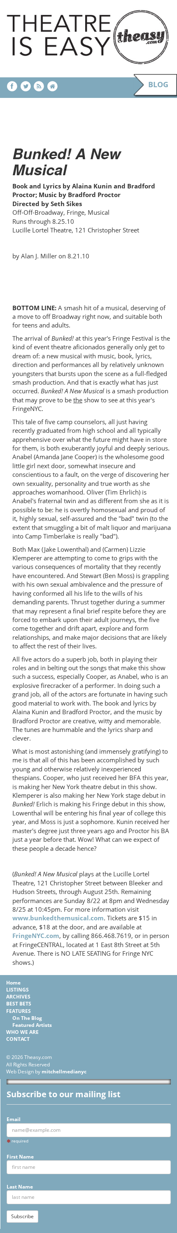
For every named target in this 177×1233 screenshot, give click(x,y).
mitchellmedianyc (64, 1071)
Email (14, 1119)
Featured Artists (32, 1025)
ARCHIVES (18, 996)
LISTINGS (17, 989)
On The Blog (27, 1018)
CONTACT (18, 1039)
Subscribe (22, 1216)
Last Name (20, 1186)
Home (13, 982)
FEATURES (18, 1011)
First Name (20, 1156)
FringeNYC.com (35, 935)
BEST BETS (18, 1003)
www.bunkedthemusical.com (58, 918)
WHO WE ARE (22, 1032)
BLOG (158, 84)
